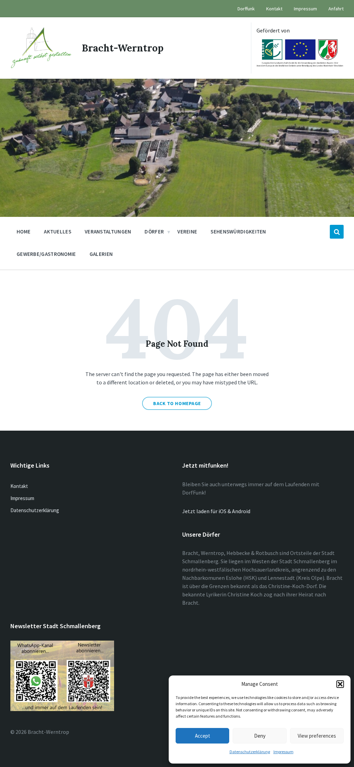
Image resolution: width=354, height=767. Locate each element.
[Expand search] (337, 232)
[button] (340, 684)
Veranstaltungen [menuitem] (108, 231)
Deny (260, 735)
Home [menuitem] (23, 231)
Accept (202, 735)
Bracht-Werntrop (123, 48)
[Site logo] (41, 66)
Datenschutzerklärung (250, 751)
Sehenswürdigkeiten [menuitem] (238, 231)
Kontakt (19, 486)
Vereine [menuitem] (187, 231)
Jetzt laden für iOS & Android (216, 511)
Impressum (283, 751)
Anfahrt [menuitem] (336, 9)
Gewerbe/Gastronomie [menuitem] (46, 254)
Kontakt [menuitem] (274, 9)
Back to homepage (177, 403)
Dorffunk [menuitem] (246, 9)
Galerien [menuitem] (101, 254)
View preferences (317, 735)
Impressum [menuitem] (305, 9)
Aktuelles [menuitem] (57, 231)
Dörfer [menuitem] (154, 231)
